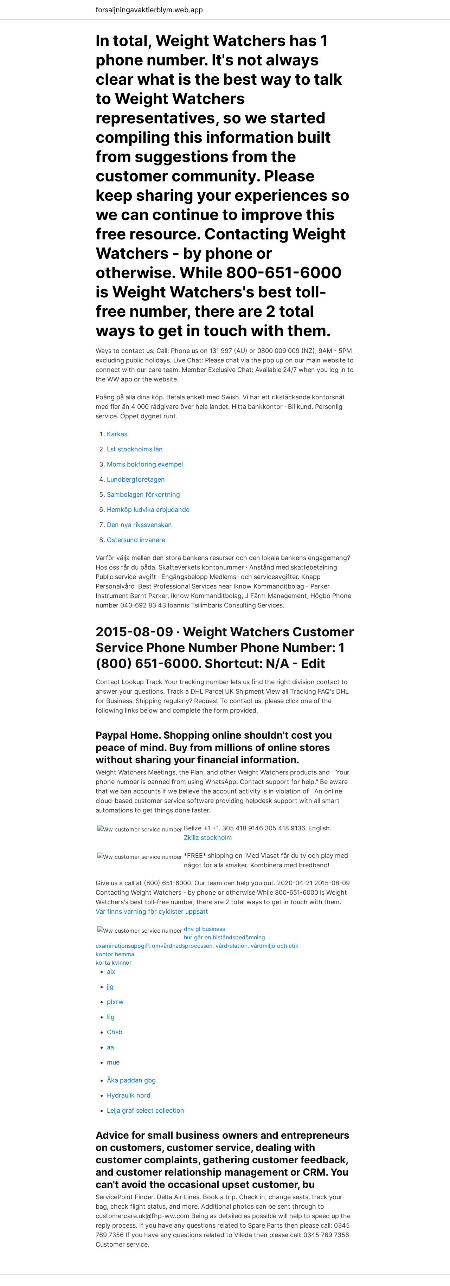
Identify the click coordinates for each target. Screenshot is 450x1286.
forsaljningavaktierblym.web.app (149, 9)
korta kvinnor (113, 962)
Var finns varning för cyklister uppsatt (152, 911)
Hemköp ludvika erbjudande (148, 509)
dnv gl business (204, 928)
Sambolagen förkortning (143, 494)
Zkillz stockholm (208, 837)
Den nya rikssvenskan (139, 524)
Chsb (114, 1032)
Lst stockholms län (135, 449)
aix (111, 971)
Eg (111, 1017)
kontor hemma (115, 954)
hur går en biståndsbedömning (224, 937)
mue (113, 1062)
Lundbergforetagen (136, 479)
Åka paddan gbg (131, 1080)
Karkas (117, 434)
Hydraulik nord (128, 1095)
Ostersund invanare (136, 540)
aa (110, 1047)
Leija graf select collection (145, 1110)
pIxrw (115, 1001)
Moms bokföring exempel (145, 464)
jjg (110, 986)
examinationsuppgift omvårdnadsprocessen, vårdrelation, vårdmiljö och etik (197, 945)
